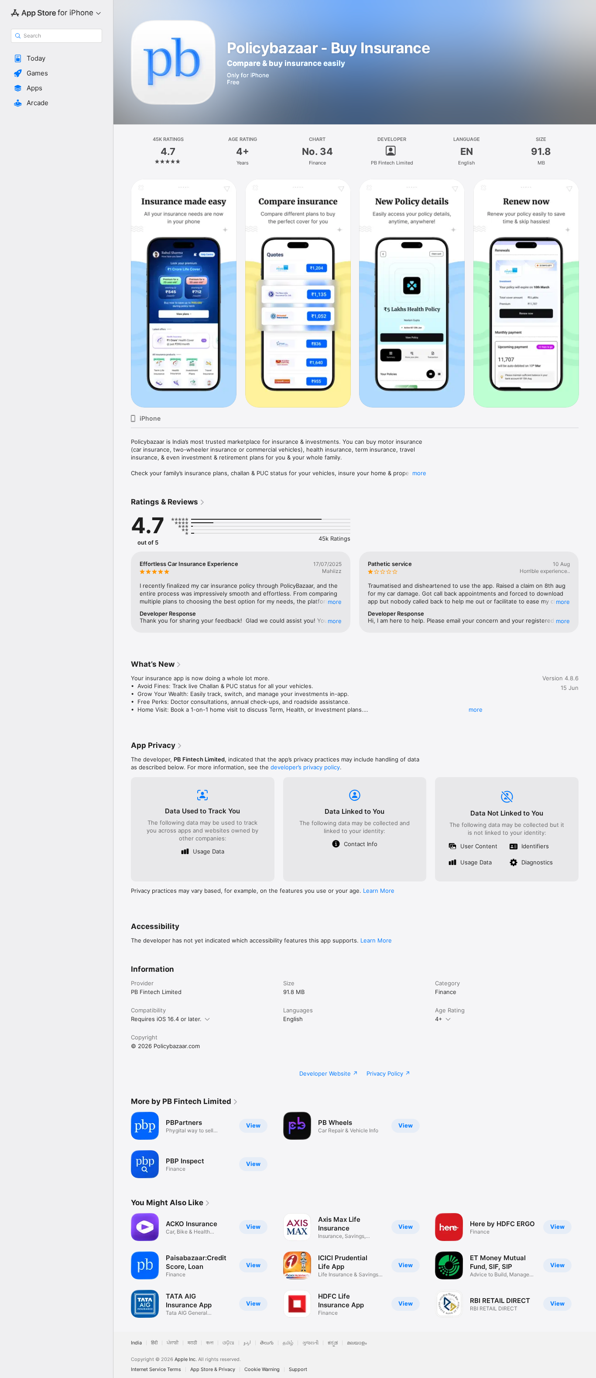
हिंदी (154, 1342)
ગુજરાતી (310, 1342)
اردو (247, 1342)
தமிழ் (288, 1342)
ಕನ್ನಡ (333, 1342)
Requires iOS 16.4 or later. (166, 1018)
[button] (56, 58)
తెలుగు (267, 1342)
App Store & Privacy (212, 1369)
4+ (438, 1018)
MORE (335, 601)
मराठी (192, 1342)
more (419, 473)
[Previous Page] (122, 293)
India (136, 1342)
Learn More (378, 890)
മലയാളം (357, 1342)
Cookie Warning (262, 1369)
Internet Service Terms (156, 1369)
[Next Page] (587, 293)
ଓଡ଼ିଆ (228, 1342)
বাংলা (209, 1342)
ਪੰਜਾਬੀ (172, 1342)
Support (298, 1369)
